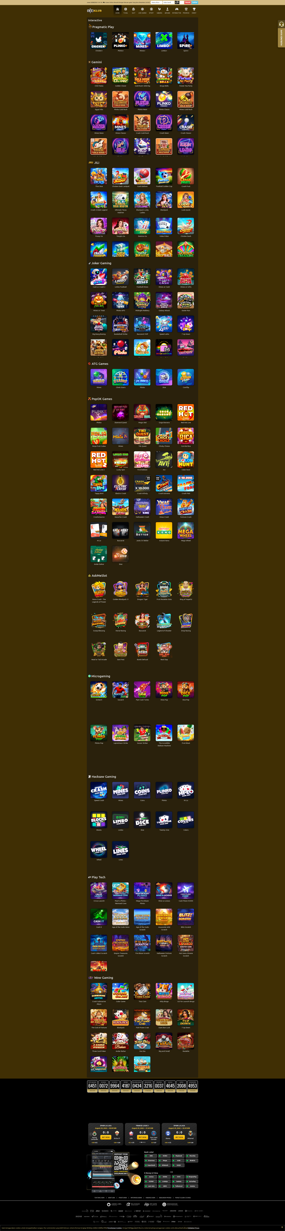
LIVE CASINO (142, 13)
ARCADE (167, 13)
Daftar (194, 2)
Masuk (187, 2)
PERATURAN (123, 1197)
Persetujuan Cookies (115, 1228)
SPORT (151, 13)
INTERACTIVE (176, 13)
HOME (118, 13)
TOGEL (125, 13)
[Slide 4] (144, 1142)
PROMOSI (186, 13)
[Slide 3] (143, 1142)
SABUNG (159, 13)
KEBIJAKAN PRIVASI (165, 1197)
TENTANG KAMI (99, 1197)
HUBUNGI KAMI (150, 1197)
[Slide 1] (140, 1142)
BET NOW (112, 1137)
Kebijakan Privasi (193, 1228)
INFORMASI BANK (136, 1197)
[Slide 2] (141, 1142)
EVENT (194, 13)
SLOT (133, 13)
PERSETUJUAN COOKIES (183, 1197)
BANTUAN (111, 1197)
